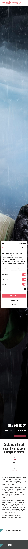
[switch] (24, 279)
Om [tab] (23, 247)
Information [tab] (14, 247)
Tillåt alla (14, 295)
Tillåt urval (14, 300)
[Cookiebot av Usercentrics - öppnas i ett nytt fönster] (19, 244)
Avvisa (14, 304)
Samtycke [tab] (5, 247)
